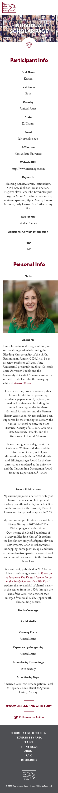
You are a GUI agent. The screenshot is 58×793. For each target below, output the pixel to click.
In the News (29, 746)
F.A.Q (29, 755)
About (29, 751)
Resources (29, 760)
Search (29, 742)
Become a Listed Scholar (29, 733)
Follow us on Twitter (31, 717)
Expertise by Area (29, 737)
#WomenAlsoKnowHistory (29, 706)
